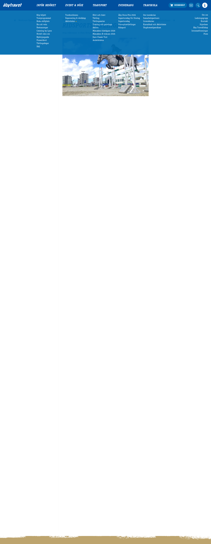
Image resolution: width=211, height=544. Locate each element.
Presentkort (42, 40)
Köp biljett (41, 15)
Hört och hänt (99, 15)
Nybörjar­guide (43, 37)
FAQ (38, 47)
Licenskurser (148, 21)
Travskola (150, 5)
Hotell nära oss (43, 34)
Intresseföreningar (200, 31)
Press (206, 34)
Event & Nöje (74, 5)
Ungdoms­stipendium (152, 28)
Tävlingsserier (99, 21)
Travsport (100, 5)
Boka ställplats (43, 21)
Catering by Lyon (44, 31)
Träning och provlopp (102, 25)
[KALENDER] (191, 5)
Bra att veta (42, 25)
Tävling (96, 18)
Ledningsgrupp (201, 18)
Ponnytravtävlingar (127, 25)
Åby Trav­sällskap (200, 28)
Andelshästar (98, 40)
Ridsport (122, 28)
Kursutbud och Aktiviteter (154, 25)
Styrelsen (204, 25)
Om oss (205, 15)
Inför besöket (46, 5)
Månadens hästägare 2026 (104, 31)
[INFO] (204, 5)
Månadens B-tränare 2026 (104, 34)
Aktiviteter (70, 21)
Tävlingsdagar (43, 43)
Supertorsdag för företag (129, 18)
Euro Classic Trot (100, 37)
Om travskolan (149, 15)
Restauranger (42, 28)
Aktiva (95, 28)
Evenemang (126, 5)
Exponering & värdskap (75, 18)
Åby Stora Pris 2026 (127, 15)
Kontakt (204, 21)
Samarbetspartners (151, 18)
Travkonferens (71, 15)
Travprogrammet (44, 18)
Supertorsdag (124, 21)
